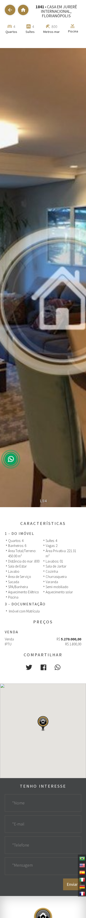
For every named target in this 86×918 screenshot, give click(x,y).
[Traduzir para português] (82, 858)
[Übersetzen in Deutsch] (82, 886)
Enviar (72, 884)
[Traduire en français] (82, 893)
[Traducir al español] (82, 872)
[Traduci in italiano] (82, 879)
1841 (40, 6)
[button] (29, 667)
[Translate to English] (82, 865)
